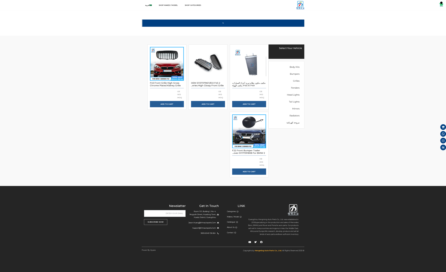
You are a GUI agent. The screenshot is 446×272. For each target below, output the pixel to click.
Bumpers (295, 74)
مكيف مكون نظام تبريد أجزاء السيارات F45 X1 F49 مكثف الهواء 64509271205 (249, 85)
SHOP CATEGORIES (193, 5)
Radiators (295, 115)
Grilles (296, 81)
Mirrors (296, 108)
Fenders (295, 88)
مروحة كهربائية (293, 122)
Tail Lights (294, 102)
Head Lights (293, 95)
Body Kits (295, 67)
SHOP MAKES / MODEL (168, 5)
